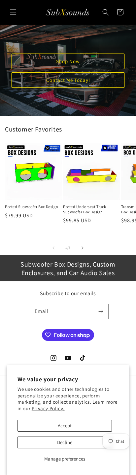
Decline (64, 442)
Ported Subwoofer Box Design (31, 206)
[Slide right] (82, 248)
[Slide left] (53, 248)
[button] (13, 12)
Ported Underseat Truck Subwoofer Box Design (84, 209)
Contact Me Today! (68, 80)
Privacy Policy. (48, 408)
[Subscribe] (101, 311)
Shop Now (68, 61)
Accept (65, 425)
